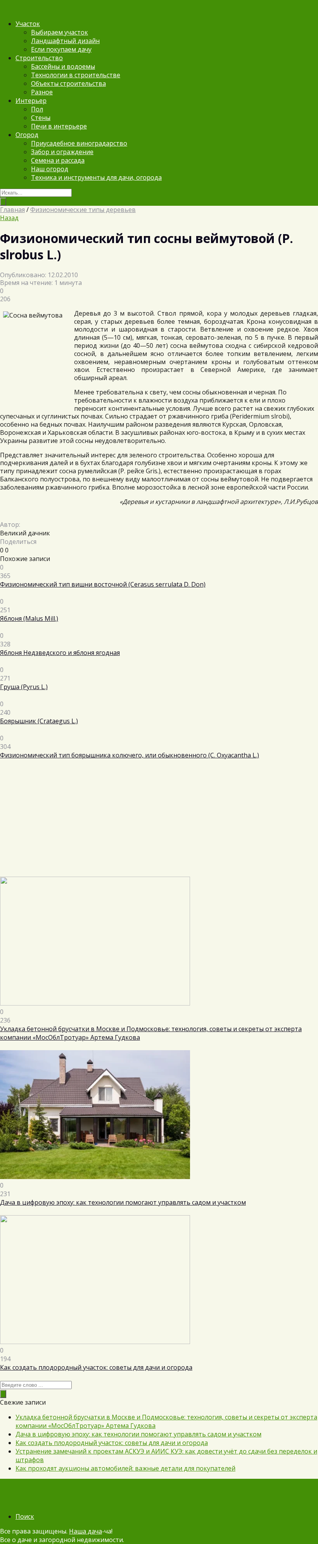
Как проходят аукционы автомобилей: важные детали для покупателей (125, 1468)
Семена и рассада (58, 160)
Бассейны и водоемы (63, 66)
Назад (9, 218)
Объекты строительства (68, 83)
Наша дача (85, 1531)
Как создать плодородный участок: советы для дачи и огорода (112, 1442)
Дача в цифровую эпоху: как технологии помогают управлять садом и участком (138, 1434)
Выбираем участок (59, 32)
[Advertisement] (159, 822)
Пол (37, 109)
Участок (28, 23)
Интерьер (31, 100)
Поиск (25, 1516)
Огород (27, 134)
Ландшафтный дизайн (65, 40)
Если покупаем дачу (61, 49)
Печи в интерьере (59, 126)
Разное (42, 92)
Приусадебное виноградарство (79, 143)
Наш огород (49, 169)
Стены (40, 117)
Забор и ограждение (62, 152)
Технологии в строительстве (75, 75)
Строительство (39, 58)
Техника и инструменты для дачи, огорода (96, 177)
